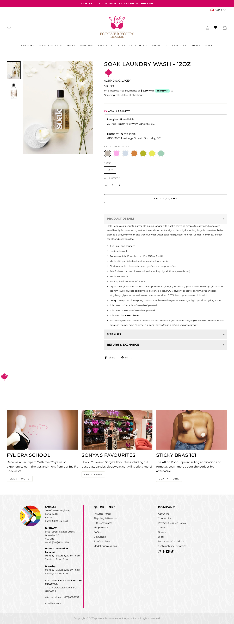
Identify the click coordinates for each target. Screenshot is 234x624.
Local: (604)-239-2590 (57, 542)
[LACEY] (117, 158)
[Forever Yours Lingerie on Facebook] (164, 551)
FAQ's (97, 532)
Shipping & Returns (105, 518)
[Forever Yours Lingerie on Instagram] (160, 551)
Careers (162, 527)
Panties (86, 45)
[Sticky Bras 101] (191, 430)
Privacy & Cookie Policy (172, 522)
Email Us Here (53, 603)
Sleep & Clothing (132, 45)
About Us (163, 513)
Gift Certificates (103, 522)
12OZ (110, 170)
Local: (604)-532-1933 (56, 521)
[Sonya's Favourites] (117, 430)
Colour (117, 146)
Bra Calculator (102, 541)
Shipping (109, 95)
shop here (93, 474)
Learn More (19, 478)
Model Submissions (105, 546)
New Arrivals (50, 45)
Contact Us (164, 518)
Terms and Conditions (171, 541)
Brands (162, 532)
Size (107, 163)
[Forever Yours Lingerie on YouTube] (168, 551)
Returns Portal (102, 513)
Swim (156, 45)
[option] (117, 3)
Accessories (176, 45)
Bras (71, 45)
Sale (209, 45)
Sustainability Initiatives (172, 546)
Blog (161, 536)
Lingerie (105, 45)
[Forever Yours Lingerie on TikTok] (172, 551)
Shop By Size (101, 527)
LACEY (107, 153)
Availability (119, 111)
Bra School (100, 536)
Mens (196, 45)
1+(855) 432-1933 (70, 597)
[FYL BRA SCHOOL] (42, 430)
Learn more (169, 478)
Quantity (112, 178)
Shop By (27, 45)
